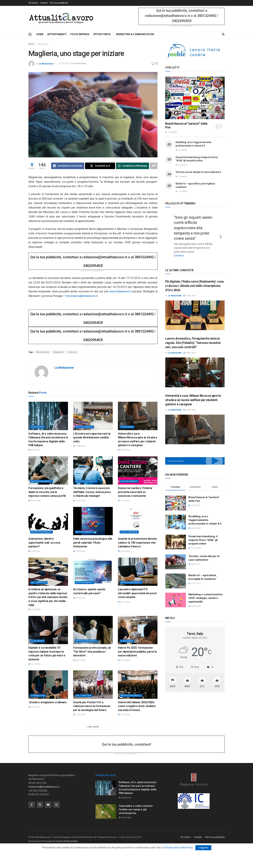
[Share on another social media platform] (153, 166)
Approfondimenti (41, 481)
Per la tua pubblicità (59, 3)
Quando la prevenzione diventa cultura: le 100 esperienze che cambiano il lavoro (137, 542)
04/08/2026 (35, 450)
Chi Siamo (33, 3)
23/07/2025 (80, 660)
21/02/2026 (35, 609)
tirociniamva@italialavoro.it (82, 296)
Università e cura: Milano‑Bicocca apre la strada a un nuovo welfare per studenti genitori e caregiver (193, 394)
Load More (93, 727)
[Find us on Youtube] (48, 805)
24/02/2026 (124, 551)
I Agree (203, 847)
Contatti (44, 3)
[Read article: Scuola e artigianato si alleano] (48, 684)
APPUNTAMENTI (56, 34)
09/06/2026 (124, 450)
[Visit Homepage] (61, 18)
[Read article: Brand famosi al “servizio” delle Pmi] (195, 98)
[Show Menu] (29, 34)
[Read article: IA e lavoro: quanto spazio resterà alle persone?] (93, 572)
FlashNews (37, 427)
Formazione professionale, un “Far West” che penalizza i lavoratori (92, 651)
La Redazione (46, 63)
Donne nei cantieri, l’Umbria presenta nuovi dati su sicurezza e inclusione (135, 491)
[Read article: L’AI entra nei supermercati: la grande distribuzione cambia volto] (93, 416)
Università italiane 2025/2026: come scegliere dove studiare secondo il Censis (137, 706)
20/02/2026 (80, 598)
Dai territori (38, 582)
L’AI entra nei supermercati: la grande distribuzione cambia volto (91, 437)
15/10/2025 (35, 664)
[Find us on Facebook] (31, 805)
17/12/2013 (64, 63)
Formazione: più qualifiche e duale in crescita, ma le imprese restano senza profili (47, 491)
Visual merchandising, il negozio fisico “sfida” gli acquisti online (203, 534)
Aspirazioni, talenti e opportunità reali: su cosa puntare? (44, 542)
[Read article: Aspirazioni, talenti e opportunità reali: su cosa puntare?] (48, 521)
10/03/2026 (35, 551)
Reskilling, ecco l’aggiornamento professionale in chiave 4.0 (204, 514)
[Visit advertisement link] (195, 51)
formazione (42, 352)
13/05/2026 (80, 501)
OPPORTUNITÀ (101, 34)
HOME (39, 34)
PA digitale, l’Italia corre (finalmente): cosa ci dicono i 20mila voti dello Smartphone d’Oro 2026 (194, 280)
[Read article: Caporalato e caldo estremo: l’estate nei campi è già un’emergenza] (106, 811)
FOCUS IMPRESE (79, 34)
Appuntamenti (84, 427)
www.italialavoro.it (120, 291)
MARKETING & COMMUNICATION (135, 34)
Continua (189, 250)
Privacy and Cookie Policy (179, 847)
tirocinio (72, 352)
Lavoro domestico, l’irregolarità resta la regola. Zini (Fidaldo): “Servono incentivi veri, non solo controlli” (193, 337)
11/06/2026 (80, 446)
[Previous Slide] (169, 233)
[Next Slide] (221, 233)
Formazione (42, 44)
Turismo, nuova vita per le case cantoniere (198, 172)
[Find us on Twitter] (40, 805)
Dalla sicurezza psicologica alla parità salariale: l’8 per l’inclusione (92, 542)
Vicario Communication (66, 841)
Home (31, 44)
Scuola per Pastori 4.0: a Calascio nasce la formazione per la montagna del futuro (91, 706)
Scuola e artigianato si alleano (47, 702)
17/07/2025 (80, 715)
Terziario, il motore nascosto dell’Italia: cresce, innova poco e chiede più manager (92, 491)
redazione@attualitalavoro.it (43, 786)
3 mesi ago (190, 404)
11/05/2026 (124, 501)
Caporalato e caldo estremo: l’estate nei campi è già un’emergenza (136, 809)
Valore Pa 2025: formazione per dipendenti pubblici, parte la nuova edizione (137, 651)
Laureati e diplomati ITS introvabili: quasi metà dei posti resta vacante (137, 593)
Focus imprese (129, 532)
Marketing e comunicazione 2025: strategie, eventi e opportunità (205, 592)
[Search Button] (223, 34)
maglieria (58, 352)
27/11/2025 (124, 602)
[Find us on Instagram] (56, 805)
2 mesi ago (190, 290)
